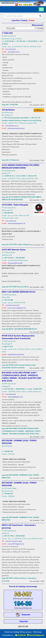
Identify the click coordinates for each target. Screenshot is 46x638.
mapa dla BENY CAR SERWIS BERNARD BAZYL (19, 329)
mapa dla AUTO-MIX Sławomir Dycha (15, 287)
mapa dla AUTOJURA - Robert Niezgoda (16, 244)
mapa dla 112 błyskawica (10, 160)
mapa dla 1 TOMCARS (10, 104)
